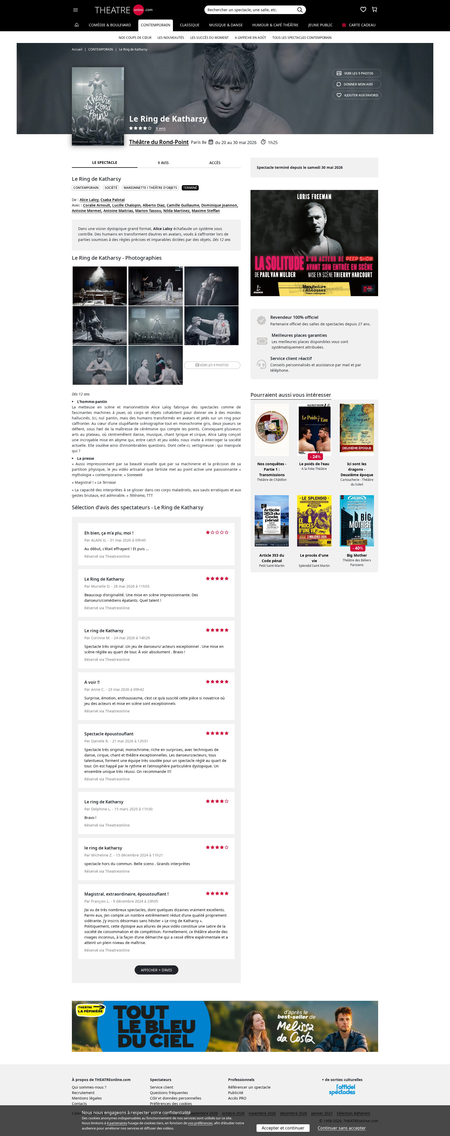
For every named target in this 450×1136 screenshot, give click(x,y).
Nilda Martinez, (177, 210)
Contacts (79, 1103)
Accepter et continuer (283, 1128)
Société (111, 187)
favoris (361, 95)
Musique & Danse (226, 24)
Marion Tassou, (148, 210)
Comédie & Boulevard (110, 24)
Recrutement (83, 1092)
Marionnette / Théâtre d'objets (150, 187)
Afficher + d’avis (156, 969)
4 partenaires (117, 1123)
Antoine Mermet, (87, 210)
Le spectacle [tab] (104, 162)
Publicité (235, 1092)
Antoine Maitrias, (118, 210)
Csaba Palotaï (113, 199)
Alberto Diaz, (154, 205)
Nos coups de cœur (135, 37)
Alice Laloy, (89, 199)
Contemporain (155, 24)
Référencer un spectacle (249, 1087)
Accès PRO (237, 1098)
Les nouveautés (171, 37)
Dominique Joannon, (219, 205)
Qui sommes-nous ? (89, 1087)
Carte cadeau (362, 24)
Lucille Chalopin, (127, 205)
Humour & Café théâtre (275, 24)
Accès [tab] (215, 162)
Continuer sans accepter (342, 1128)
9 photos (358, 73)
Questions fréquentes (169, 1092)
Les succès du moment (209, 37)
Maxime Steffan (206, 210)
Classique (189, 24)
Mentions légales (87, 1098)
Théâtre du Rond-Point (159, 142)
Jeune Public (320, 24)
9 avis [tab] (163, 162)
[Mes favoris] (363, 10)
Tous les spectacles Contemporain (302, 37)
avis (358, 84)
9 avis (161, 128)
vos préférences (200, 1123)
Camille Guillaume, (183, 205)
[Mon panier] (374, 10)
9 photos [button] (214, 365)
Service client (161, 1087)
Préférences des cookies (171, 1103)
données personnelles (181, 1098)
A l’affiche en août (250, 37)
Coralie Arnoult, (97, 205)
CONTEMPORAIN (85, 187)
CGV (153, 1098)
